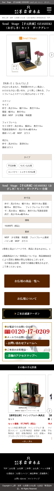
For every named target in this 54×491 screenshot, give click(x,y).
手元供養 (12, 165)
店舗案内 (43, 473)
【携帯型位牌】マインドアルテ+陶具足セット (26, 417)
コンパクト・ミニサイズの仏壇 (21, 171)
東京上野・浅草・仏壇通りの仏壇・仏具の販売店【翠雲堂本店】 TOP (26, 17)
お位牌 (20, 468)
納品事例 (34, 473)
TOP (5, 468)
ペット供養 (45, 468)
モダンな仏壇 (26, 165)
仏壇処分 (10, 473)
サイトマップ (34, 478)
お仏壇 (12, 468)
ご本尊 (28, 468)
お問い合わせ (20, 478)
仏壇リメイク (22, 473)
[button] (51, 54)
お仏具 (36, 468)
